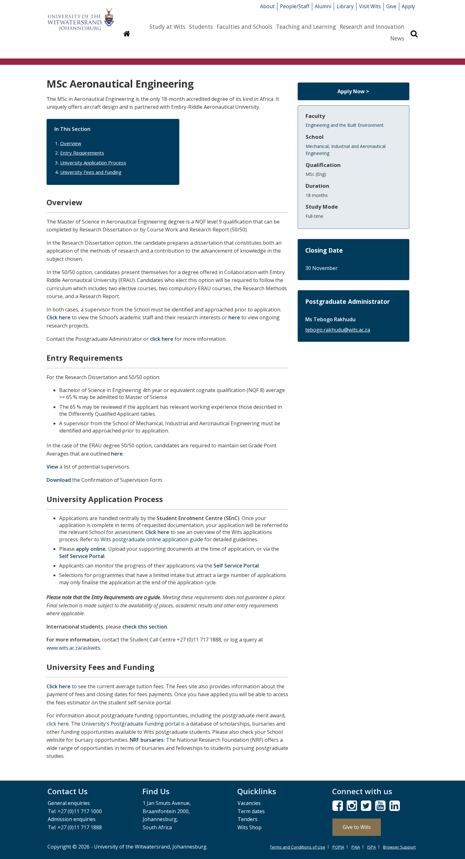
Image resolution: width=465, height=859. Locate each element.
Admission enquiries (72, 819)
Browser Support (399, 847)
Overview (70, 143)
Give (391, 6)
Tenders (247, 819)
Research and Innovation (372, 26)
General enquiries (69, 803)
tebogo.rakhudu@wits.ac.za (337, 329)
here (234, 317)
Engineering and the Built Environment (345, 125)
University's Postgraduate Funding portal (131, 723)
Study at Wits (167, 26)
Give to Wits (357, 827)
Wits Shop (250, 827)
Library (345, 6)
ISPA (371, 847)
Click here (58, 317)
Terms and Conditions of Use (297, 847)
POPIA (338, 847)
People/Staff (294, 6)
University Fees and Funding (90, 172)
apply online (91, 548)
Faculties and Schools (244, 26)
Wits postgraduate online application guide (152, 539)
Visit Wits (370, 6)
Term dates (251, 811)
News (397, 38)
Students (201, 26)
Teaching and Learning (306, 26)
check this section (144, 626)
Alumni (323, 6)
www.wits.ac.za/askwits (73, 647)
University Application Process (93, 162)
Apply (408, 6)
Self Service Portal (81, 556)
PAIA (355, 847)
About (267, 6)
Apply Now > (353, 91)
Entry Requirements (82, 153)
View (52, 466)
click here (161, 338)
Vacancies (249, 803)
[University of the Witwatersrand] (80, 16)
